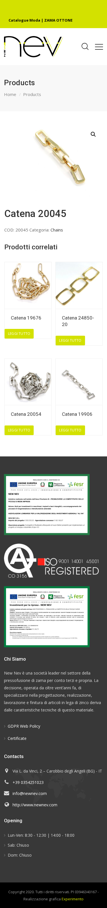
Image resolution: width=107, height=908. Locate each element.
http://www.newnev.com (35, 804)
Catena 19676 (26, 318)
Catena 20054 (26, 414)
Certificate (17, 738)
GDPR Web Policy (24, 726)
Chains (57, 230)
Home (10, 94)
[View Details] (28, 285)
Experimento (73, 898)
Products (32, 94)
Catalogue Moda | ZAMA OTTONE (40, 20)
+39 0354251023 (28, 782)
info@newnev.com (30, 793)
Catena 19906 (77, 414)
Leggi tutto (19, 333)
